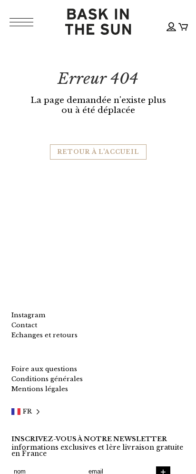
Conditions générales (47, 379)
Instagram (28, 315)
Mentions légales (39, 389)
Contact (24, 325)
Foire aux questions (44, 369)
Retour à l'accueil (98, 151)
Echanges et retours (44, 335)
